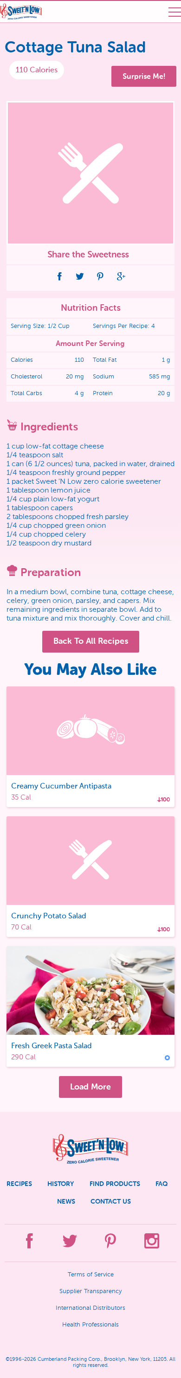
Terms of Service (91, 1275)
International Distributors (90, 1308)
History (60, 1184)
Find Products (115, 1184)
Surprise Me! (144, 76)
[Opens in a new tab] (60, 277)
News (66, 1201)
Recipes (19, 1184)
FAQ (161, 1184)
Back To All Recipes (90, 641)
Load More (90, 1087)
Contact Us (110, 1201)
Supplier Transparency (90, 1291)
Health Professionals (90, 1325)
